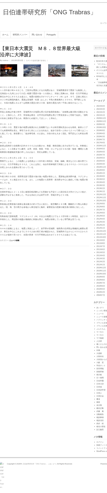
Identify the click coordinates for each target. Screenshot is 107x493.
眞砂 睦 (100, 423)
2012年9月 (100, 204)
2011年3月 (100, 258)
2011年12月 (101, 231)
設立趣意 (100, 430)
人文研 (99, 341)
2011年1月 (100, 265)
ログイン (100, 442)
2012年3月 (100, 222)
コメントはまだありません (36, 60)
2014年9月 (100, 170)
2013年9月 (100, 176)
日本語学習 (100, 390)
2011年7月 (100, 246)
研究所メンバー (20, 34)
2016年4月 (100, 152)
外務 (98, 350)
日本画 (99, 387)
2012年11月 (101, 197)
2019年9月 (100, 130)
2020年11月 (101, 121)
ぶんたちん (100, 329)
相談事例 (100, 417)
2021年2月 (100, 112)
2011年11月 (101, 234)
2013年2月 (100, 188)
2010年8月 (100, 280)
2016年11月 (101, 146)
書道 (98, 399)
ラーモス (100, 332)
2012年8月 (100, 207)
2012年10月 (101, 201)
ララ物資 (100, 338)
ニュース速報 (14, 240)
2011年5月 (100, 252)
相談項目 (100, 420)
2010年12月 (101, 268)
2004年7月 (100, 295)
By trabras (4, 60)
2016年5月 (100, 149)
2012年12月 (101, 194)
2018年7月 (100, 140)
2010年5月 (100, 289)
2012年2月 (100, 225)
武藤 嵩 (100, 411)
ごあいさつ (52, 464)
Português (51, 34)
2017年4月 (100, 143)
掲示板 (99, 375)
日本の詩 (100, 384)
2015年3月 (100, 164)
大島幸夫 (100, 356)
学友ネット (100, 365)
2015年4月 (100, 161)
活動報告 (100, 414)
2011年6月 (100, 249)
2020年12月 (101, 118)
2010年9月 (100, 277)
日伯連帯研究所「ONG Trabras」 (50, 12)
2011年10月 (101, 237)
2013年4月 (100, 182)
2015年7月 (100, 155)
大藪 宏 (100, 362)
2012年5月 (100, 216)
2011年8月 (100, 243)
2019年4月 (100, 133)
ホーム (5, 34)
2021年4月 (100, 106)
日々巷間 (100, 378)
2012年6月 (100, 213)
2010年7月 (100, 283)
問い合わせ (37, 34)
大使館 (99, 353)
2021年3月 (100, 109)
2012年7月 (100, 210)
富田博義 (100, 369)
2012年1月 (100, 228)
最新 (98, 402)
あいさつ (100, 308)
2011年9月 (100, 240)
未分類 (99, 405)
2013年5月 (100, 179)
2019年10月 (101, 127)
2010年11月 (101, 271)
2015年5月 (100, 158)
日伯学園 (100, 381)
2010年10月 (101, 274)
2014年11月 (101, 167)
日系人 (99, 393)
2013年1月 (100, 191)
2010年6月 (100, 286)
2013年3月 (100, 185)
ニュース (100, 314)
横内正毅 (100, 408)
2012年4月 (100, 219)
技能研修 (100, 372)
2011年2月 (100, 262)
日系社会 (100, 396)
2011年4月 (100, 255)
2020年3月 (100, 124)
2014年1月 (100, 173)
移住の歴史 (100, 426)
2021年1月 (100, 115)
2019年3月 (100, 136)
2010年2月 (100, 292)
